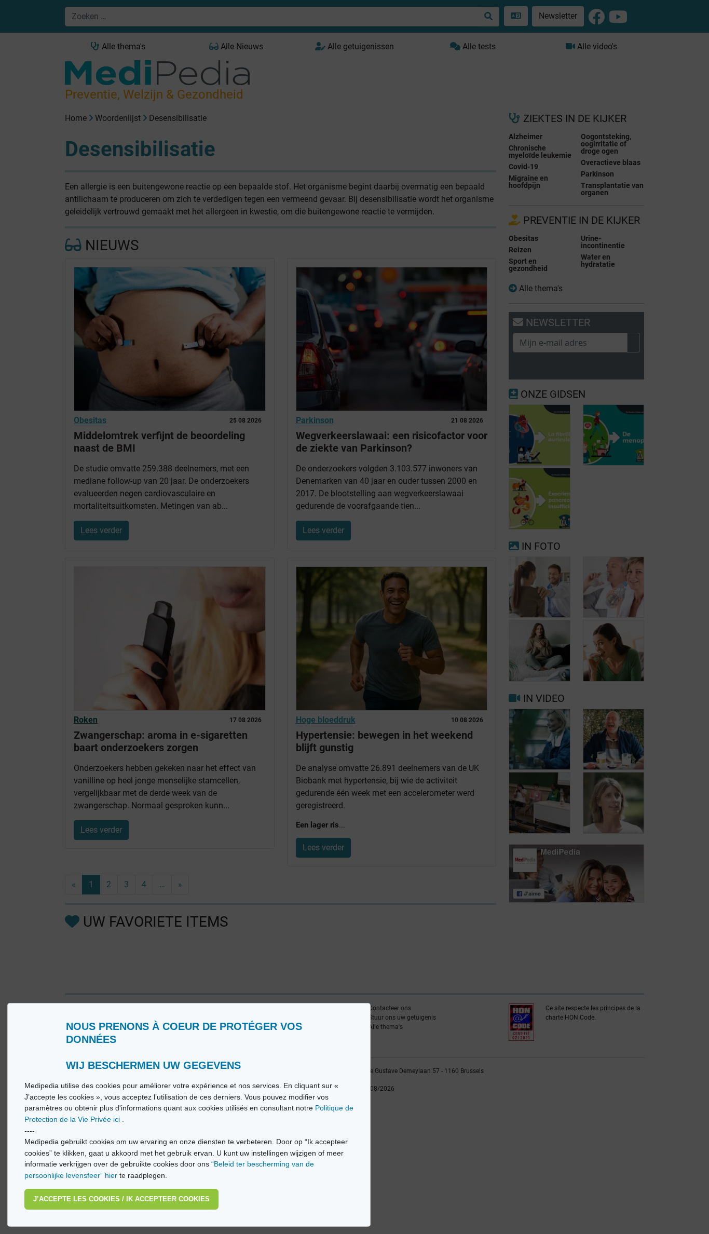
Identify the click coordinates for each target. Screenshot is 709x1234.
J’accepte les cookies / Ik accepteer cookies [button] (121, 1199)
